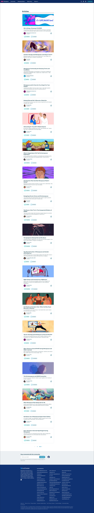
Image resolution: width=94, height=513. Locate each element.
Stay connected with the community (30, 454)
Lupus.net (51, 487)
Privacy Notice (84, 508)
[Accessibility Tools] (83, 1)
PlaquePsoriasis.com (65, 477)
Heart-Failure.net (52, 470)
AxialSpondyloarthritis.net (42, 482)
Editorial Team (29, 285)
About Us (22, 503)
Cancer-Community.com (41, 487)
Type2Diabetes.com (65, 498)
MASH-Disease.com (53, 490)
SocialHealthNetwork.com (67, 493)
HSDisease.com (52, 477)
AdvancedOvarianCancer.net (42, 472)
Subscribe (42, 457)
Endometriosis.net (40, 498)
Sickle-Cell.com (65, 487)
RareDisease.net (65, 483)
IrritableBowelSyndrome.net (54, 483)
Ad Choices (23, 504)
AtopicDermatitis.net (41, 478)
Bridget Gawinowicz (30, 75)
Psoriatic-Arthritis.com (66, 482)
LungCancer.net (52, 485)
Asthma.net (39, 477)
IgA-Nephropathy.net (53, 480)
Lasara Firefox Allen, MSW (31, 257)
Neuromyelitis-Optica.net (66, 470)
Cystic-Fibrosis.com (40, 497)
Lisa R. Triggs (29, 186)
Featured (36, 1)
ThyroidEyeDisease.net (66, 497)
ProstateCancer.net (65, 480)
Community (13, 1)
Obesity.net (64, 472)
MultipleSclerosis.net (53, 498)
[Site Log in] (86, 1)
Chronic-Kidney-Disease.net (42, 493)
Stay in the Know (67, 501)
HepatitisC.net (52, 472)
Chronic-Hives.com (40, 492)
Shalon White (29, 312)
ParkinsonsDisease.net (66, 475)
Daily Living (29, 1)
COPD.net (39, 495)
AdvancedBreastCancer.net (42, 470)
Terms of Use (23, 460)
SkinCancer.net (64, 490)
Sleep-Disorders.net (65, 492)
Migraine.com (51, 497)
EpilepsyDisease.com (41, 500)
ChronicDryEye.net (40, 490)
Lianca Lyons (29, 131)
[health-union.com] (25, 468)
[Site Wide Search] (81, 1)
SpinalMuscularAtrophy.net (67, 495)
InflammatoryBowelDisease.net (55, 482)
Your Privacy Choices (51, 503)
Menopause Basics (21, 1)
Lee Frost (28, 59)
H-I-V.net (51, 475)
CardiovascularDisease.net (42, 488)
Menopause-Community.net (31, 32)
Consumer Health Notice (41, 503)
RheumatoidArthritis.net (66, 485)
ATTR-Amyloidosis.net (41, 480)
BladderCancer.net (40, 483)
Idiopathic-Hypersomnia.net (54, 478)
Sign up (88, 505)
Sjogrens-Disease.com (66, 488)
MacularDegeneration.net (54, 488)
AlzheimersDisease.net (41, 475)
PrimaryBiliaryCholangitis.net (67, 478)
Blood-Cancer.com (40, 485)
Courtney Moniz (29, 380)
